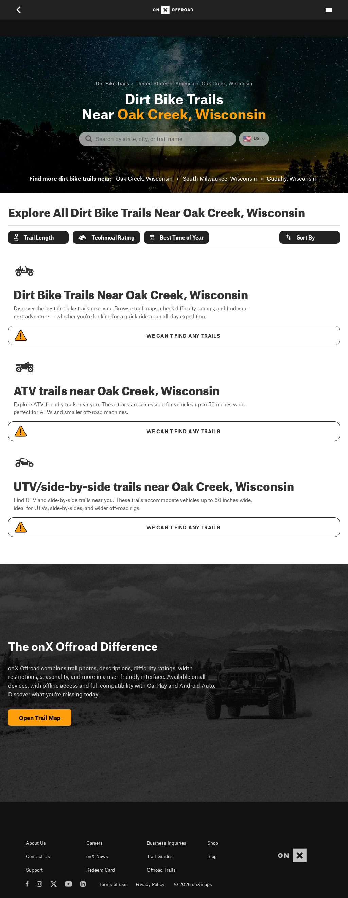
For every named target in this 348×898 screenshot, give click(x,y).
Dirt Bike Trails (112, 83)
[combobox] (162, 138)
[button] (38, 237)
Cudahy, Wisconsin (291, 178)
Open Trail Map (39, 717)
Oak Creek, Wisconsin (144, 178)
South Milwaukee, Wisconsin (219, 178)
